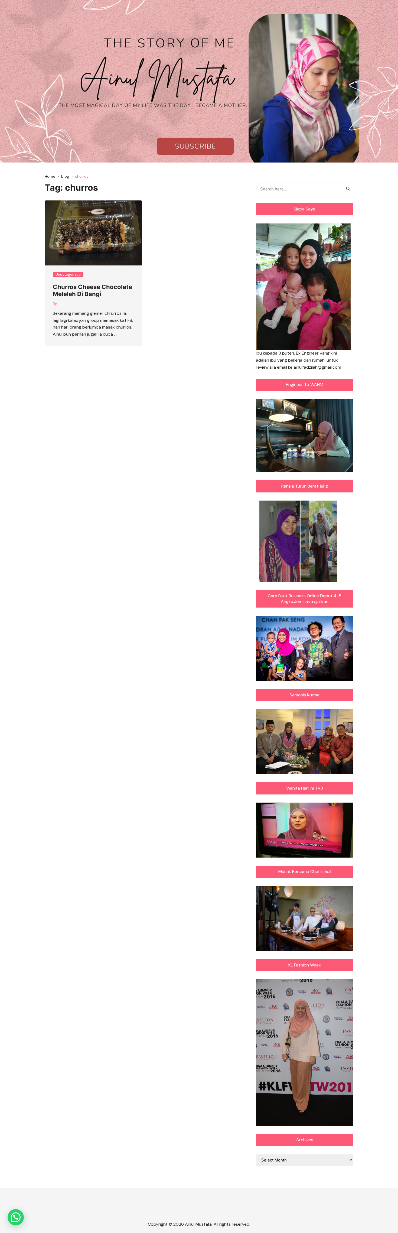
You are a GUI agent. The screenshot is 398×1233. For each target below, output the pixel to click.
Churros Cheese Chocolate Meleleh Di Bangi (92, 290)
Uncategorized (68, 274)
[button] (16, 1217)
